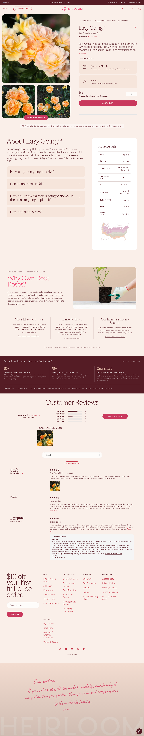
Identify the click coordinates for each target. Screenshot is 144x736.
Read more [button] (53, 510)
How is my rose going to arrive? (32, 172)
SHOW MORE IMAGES (36, 117)
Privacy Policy (108, 583)
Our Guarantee (89, 583)
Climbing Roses (70, 579)
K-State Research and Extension (72, 338)
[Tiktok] (84, 648)
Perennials (48, 590)
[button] (83, 37)
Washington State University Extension (115, 337)
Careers (86, 587)
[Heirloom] (71, 9)
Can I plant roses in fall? (27, 184)
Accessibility (108, 579)
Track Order (48, 628)
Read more (82, 53)
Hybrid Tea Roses (68, 596)
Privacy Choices (109, 587)
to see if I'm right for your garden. (114, 21)
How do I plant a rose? (26, 212)
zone (99, 21)
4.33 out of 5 (34, 415)
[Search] (140, 9)
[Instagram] (60, 648)
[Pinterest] (78, 648)
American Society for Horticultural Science (29, 336)
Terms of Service (110, 592)
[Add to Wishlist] (134, 27)
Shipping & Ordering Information (48, 635)
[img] (54, 470)
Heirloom (70, 654)
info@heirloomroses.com (113, 554)
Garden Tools (49, 599)
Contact (86, 592)
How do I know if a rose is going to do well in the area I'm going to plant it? (42, 198)
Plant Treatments (51, 603)
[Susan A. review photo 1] (55, 486)
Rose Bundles (69, 590)
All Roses (47, 586)
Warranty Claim (50, 642)
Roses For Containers (68, 610)
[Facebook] (66, 648)
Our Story (87, 579)
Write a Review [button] (115, 416)
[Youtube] (72, 648)
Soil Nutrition (49, 594)
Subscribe (14, 614)
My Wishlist (48, 623)
